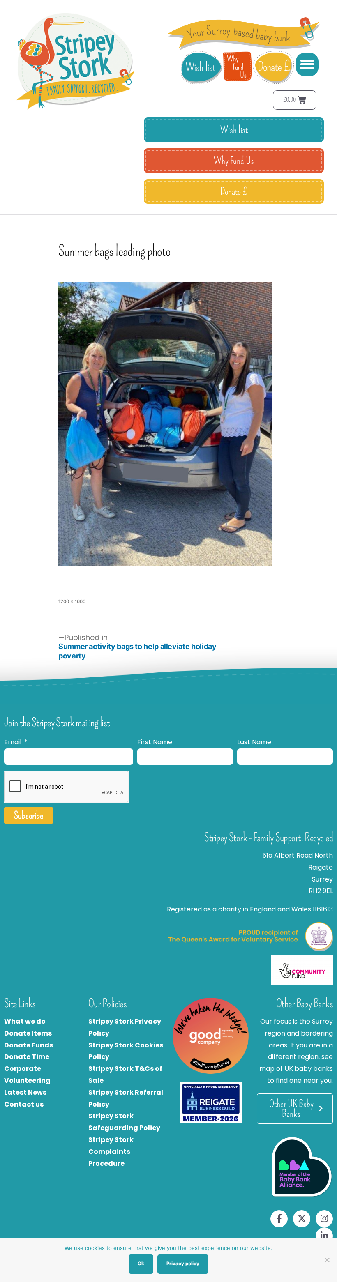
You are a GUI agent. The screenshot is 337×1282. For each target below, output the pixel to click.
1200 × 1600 (71, 601)
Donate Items (28, 1033)
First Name (154, 742)
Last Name (254, 742)
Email (13, 742)
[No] (327, 1260)
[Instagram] (324, 1218)
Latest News (25, 1092)
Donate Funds (28, 1045)
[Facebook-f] (279, 1218)
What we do (25, 1021)
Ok (141, 1263)
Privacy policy (182, 1263)
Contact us (24, 1104)
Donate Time (26, 1056)
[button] (307, 64)
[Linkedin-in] (324, 1236)
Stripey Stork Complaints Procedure (111, 1151)
